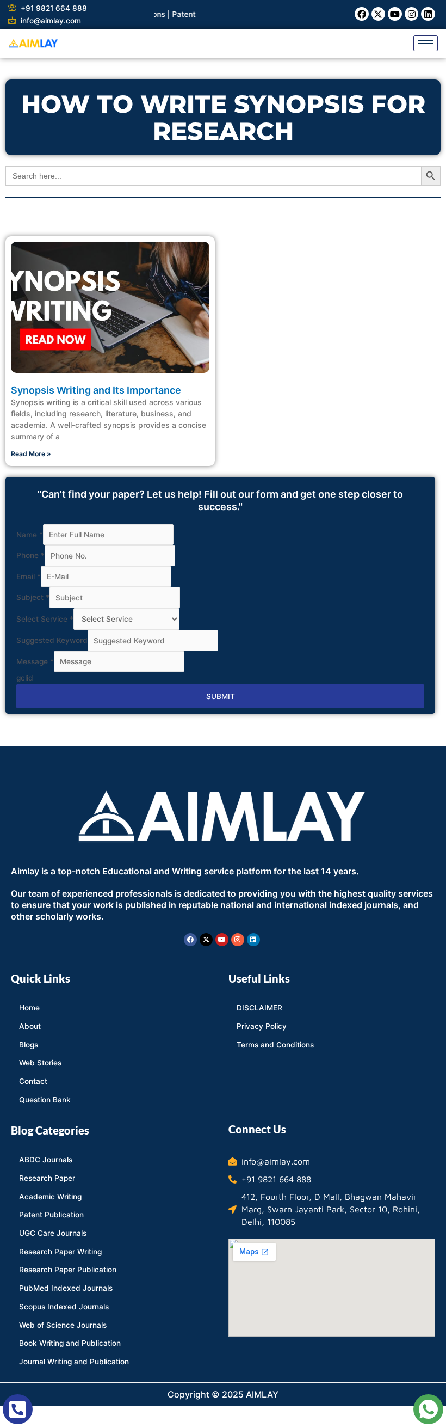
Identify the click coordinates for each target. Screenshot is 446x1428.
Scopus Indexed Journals (64, 1306)
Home (29, 1007)
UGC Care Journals (52, 1233)
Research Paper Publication (67, 1269)
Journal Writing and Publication (74, 1361)
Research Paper (47, 1178)
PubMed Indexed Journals (66, 1288)
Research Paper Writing (60, 1251)
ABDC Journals (45, 1159)
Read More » (31, 454)
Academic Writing (50, 1196)
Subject (32, 597)
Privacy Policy (262, 1026)
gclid (24, 677)
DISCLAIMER (259, 1007)
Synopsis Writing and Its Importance (96, 390)
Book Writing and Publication (70, 1343)
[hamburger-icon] (425, 43)
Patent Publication (51, 1214)
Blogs (28, 1044)
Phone (30, 555)
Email (28, 576)
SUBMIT (220, 696)
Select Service (44, 619)
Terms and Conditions (275, 1044)
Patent (169, 14)
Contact (33, 1081)
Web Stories (40, 1062)
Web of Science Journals (63, 1325)
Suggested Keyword (52, 640)
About (30, 1026)
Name (29, 534)
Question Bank (45, 1099)
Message (35, 661)
